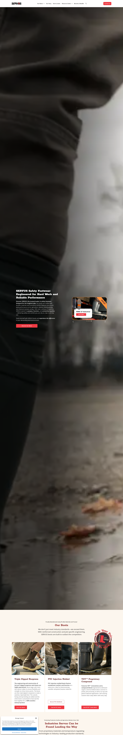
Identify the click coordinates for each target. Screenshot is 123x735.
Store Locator (56, 3)
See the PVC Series (56, 707)
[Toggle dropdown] (43, 3)
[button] (36, 718)
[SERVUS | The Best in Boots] (16, 3)
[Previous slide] (73, 322)
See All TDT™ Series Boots (90, 707)
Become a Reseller (79, 3)
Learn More (81, 314)
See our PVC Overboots (56, 701)
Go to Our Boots (21, 707)
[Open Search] (86, 3)
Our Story (48, 3)
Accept (19, 729)
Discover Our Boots (27, 326)
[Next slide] (105, 322)
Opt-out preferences (16, 732)
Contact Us (107, 3)
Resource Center (66, 3)
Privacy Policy (23, 732)
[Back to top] (118, 731)
